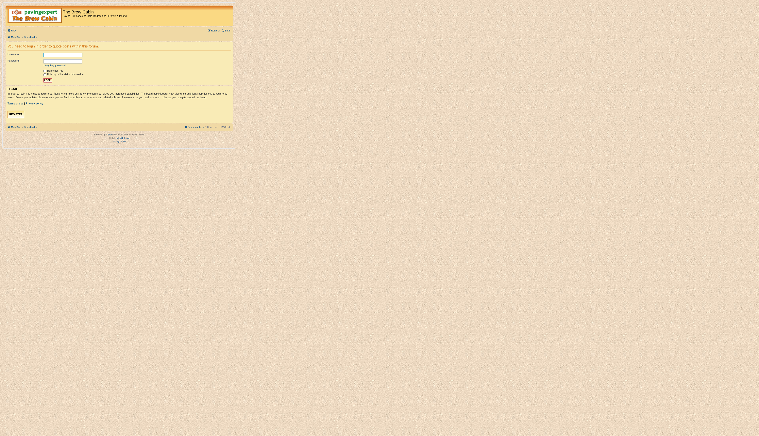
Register (16, 114)
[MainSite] (35, 16)
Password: (14, 60)
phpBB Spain (123, 138)
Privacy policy (34, 103)
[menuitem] (12, 30)
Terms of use (15, 103)
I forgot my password (54, 65)
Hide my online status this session (65, 74)
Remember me (55, 70)
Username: (14, 54)
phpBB (109, 134)
